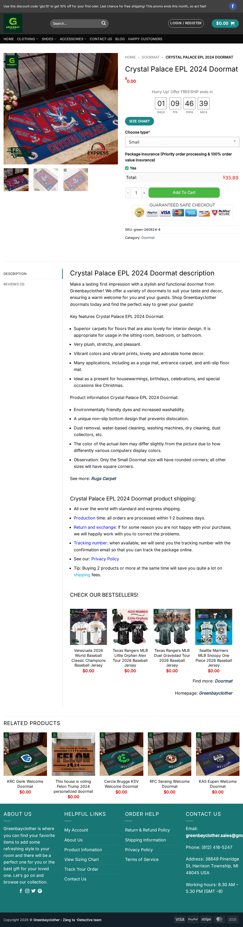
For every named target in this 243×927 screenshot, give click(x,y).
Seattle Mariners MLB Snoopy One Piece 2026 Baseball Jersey (214, 658)
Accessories (71, 39)
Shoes (47, 39)
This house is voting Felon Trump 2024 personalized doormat (73, 786)
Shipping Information (145, 839)
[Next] (109, 109)
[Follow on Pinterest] (40, 891)
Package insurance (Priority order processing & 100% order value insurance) (178, 157)
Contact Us (101, 39)
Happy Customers (145, 39)
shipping (82, 574)
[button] (186, 23)
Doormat (151, 57)
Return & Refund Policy (147, 829)
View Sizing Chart (81, 859)
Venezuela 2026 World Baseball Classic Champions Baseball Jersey (88, 658)
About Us (73, 839)
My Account (76, 829)
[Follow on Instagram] (27, 891)
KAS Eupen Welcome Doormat (218, 784)
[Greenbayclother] (23, 23)
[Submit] (103, 23)
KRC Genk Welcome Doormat (25, 784)
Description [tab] (15, 274)
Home (9, 39)
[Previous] (12, 109)
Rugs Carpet (103, 478)
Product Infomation (83, 849)
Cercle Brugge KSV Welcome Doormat (121, 784)
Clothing (26, 39)
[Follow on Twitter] (33, 891)
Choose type (137, 132)
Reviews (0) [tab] (14, 284)
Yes (133, 168)
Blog (120, 39)
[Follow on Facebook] (233, 6)
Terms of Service (142, 859)
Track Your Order (81, 869)
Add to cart (184, 192)
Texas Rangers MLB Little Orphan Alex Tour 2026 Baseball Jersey (130, 658)
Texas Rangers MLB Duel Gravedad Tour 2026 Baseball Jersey (172, 658)
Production (84, 517)
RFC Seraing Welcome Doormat (170, 784)
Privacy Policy (139, 849)
